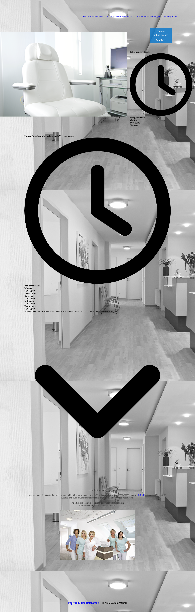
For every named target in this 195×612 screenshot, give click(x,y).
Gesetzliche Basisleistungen (119, 16)
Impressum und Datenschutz (83, 603)
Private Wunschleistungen (148, 16)
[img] (33, 11)
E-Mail (141, 495)
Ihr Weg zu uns (171, 16)
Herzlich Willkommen (93, 16)
